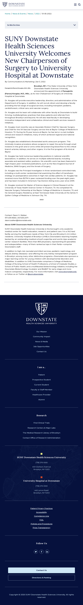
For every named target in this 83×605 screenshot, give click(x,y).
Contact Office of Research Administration (41, 438)
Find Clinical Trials (42, 423)
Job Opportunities (41, 346)
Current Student (41, 385)
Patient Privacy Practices (41, 508)
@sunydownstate (35, 274)
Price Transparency (41, 528)
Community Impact (41, 337)
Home (7, 14)
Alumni (41, 400)
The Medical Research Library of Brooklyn (41, 433)
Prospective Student (41, 380)
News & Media (41, 342)
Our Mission (41, 332)
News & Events (19, 14)
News (30, 14)
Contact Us (41, 352)
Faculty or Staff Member (41, 390)
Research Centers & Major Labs (41, 428)
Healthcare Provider (41, 395)
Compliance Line (41, 516)
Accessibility (41, 512)
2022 (37, 14)
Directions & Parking (41, 578)
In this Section (13, 25)
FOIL (41, 520)
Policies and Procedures (41, 524)
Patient (41, 375)
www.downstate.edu (67, 272)
